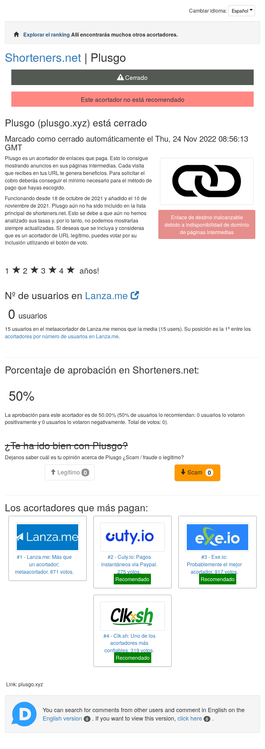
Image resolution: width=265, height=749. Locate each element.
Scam (198, 472)
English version (65, 718)
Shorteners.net (43, 57)
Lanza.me (108, 295)
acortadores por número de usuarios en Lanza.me (62, 336)
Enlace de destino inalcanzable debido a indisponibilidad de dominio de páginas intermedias (206, 224)
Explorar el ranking (47, 34)
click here (192, 718)
